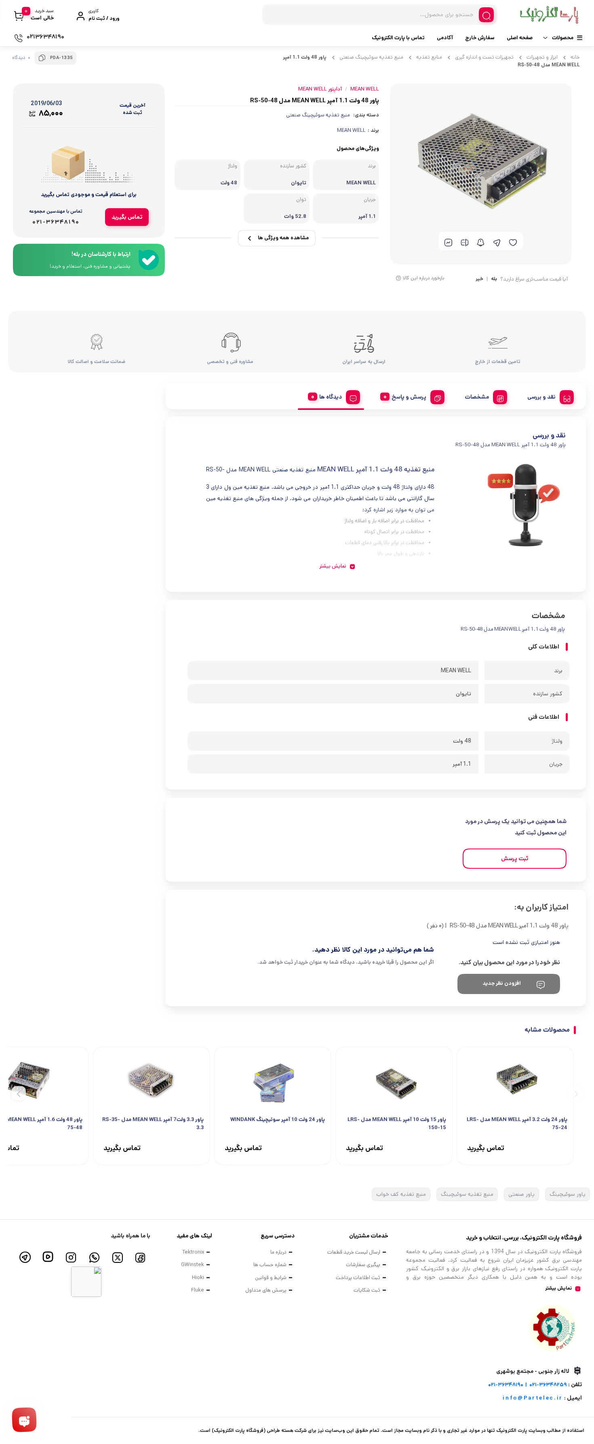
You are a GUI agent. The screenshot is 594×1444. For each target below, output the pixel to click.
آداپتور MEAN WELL (320, 89)
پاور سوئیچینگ (568, 1194)
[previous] (575, 1093)
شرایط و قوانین (270, 1277)
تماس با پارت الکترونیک (398, 38)
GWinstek (192, 1265)
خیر (479, 279)
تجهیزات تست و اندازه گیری (484, 57)
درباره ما (278, 1252)
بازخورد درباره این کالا (423, 277)
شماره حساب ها (269, 1265)
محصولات (562, 38)
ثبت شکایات (367, 1290)
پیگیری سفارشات (363, 1265)
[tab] (547, 396)
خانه (575, 57)
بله (494, 279)
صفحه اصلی (520, 38)
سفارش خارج (480, 38)
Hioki (198, 1277)
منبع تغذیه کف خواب (401, 1194)
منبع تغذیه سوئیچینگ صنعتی (371, 57)
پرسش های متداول (265, 1290)
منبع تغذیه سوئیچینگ (467, 1194)
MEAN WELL (351, 130)
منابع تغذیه (429, 57)
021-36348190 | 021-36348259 (527, 1385)
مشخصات (477, 397)
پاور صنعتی (521, 1194)
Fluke (197, 1290)
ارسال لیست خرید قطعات (353, 1252)
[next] (19, 1093)
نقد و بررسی (541, 397)
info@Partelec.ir (533, 1398)
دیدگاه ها (330, 397)
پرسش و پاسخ (409, 397)
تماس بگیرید (127, 217)
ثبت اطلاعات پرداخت (358, 1277)
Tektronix (193, 1252)
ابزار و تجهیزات (542, 57)
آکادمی (445, 38)
